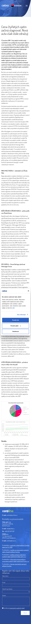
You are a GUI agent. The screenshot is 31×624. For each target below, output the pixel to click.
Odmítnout (15, 331)
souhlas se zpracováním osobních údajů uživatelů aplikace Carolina (15, 551)
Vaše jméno (5, 576)
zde (13, 308)
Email (3, 582)
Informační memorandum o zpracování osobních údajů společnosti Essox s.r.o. (15, 560)
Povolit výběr (15, 326)
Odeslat (25, 613)
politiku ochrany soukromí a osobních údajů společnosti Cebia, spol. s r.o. (14, 556)
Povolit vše (15, 320)
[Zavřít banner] (28, 290)
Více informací (21, 314)
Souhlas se (14, 608)
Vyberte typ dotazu (7, 589)
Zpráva (4, 595)
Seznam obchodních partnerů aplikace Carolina (14, 565)
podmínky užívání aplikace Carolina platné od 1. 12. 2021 (15, 546)
